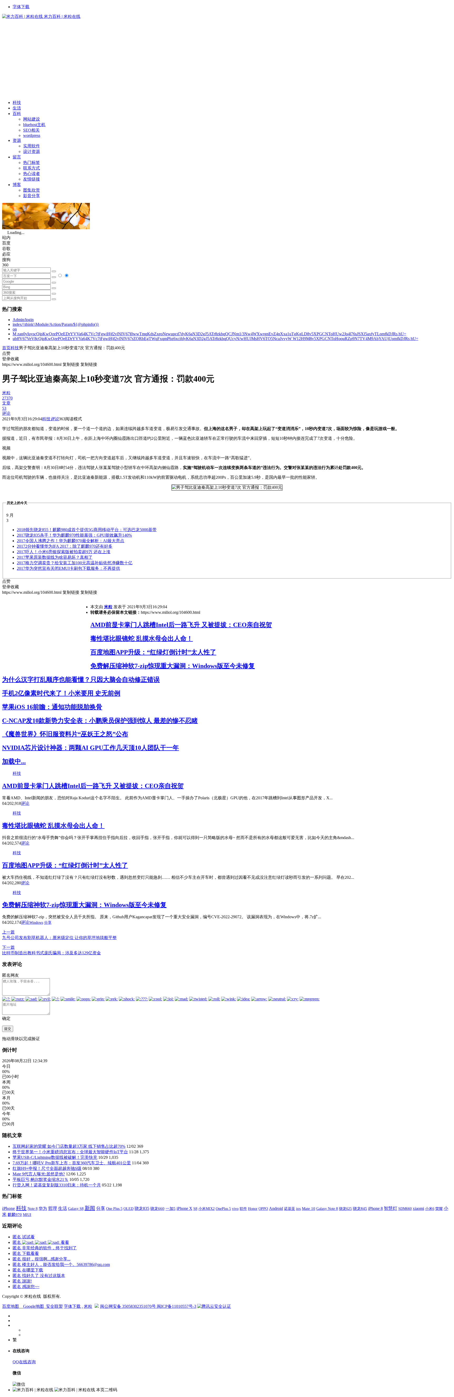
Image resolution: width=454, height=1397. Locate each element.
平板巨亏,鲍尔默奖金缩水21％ (40, 1179)
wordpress (31, 135)
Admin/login (23, 319)
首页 (6, 348)
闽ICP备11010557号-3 (176, 1306)
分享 (47, 923)
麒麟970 (15, 1215)
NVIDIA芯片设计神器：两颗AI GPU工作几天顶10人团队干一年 (90, 747)
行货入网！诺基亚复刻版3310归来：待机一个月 (57, 1185)
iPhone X (184, 1208)
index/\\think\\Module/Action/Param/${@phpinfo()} (56, 324)
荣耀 (439, 1208)
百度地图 (10, 1306)
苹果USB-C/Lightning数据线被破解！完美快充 (55, 1157)
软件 (243, 1208)
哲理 (52, 1208)
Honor (252, 1209)
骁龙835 (142, 1208)
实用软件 (31, 146)
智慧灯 (390, 1208)
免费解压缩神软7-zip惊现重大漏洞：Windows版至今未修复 (172, 665)
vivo (235, 1208)
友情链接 (31, 179)
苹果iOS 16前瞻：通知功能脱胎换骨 (52, 707)
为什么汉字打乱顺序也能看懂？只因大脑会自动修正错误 (81, 679)
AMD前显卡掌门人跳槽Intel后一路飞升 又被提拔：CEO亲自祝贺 (181, 624)
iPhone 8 (375, 1208)
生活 (17, 108)
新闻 (90, 1208)
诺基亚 (289, 1208)
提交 (7, 1029)
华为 (43, 1208)
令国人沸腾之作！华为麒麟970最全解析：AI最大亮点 (70, 540)
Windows (36, 923)
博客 (17, 184)
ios (298, 1208)
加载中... (14, 761)
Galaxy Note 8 (327, 1208)
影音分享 (31, 195)
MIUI (27, 1215)
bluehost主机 (34, 124)
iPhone (8, 1208)
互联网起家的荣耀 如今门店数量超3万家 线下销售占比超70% (69, 1146)
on (15, 329)
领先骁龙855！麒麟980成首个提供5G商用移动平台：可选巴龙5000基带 (87, 529)
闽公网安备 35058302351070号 (128, 1306)
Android (276, 1208)
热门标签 (31, 162)
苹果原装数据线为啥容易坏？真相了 (54, 557)
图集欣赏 (31, 190)
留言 (17, 157)
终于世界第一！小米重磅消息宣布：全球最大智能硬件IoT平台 (70, 1152)
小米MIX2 (206, 1208)
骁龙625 (345, 1209)
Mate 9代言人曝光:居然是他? (39, 1174)
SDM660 (405, 1208)
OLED (128, 1208)
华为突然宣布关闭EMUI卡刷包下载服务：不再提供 (68, 568)
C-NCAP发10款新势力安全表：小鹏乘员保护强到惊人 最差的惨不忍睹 (100, 720)
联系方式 (31, 168)
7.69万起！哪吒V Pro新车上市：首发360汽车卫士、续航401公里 (72, 1163)
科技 (17, 102)
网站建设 (31, 119)
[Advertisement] (227, 59)
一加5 (171, 1208)
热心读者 (31, 173)
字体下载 (21, 6)
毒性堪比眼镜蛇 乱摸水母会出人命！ (141, 638)
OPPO (263, 1208)
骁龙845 (360, 1208)
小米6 (429, 1208)
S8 (195, 1208)
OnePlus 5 (223, 1208)
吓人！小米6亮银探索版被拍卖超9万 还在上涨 (63, 552)
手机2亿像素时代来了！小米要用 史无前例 (61, 693)
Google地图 (33, 1306)
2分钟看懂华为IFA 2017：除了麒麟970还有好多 (64, 546)
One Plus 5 (114, 1208)
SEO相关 (31, 130)
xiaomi (418, 1208)
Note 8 (33, 1209)
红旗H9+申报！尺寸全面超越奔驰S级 (47, 1168)
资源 (17, 140)
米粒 (108, 607)
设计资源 (31, 151)
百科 (17, 113)
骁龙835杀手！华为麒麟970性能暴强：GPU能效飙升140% (74, 535)
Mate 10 (308, 1208)
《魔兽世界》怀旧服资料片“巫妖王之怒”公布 (65, 734)
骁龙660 (157, 1208)
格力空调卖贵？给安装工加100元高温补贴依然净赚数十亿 (74, 563)
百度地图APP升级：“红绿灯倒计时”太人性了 (153, 652)
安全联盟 (54, 1306)
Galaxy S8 (76, 1208)
